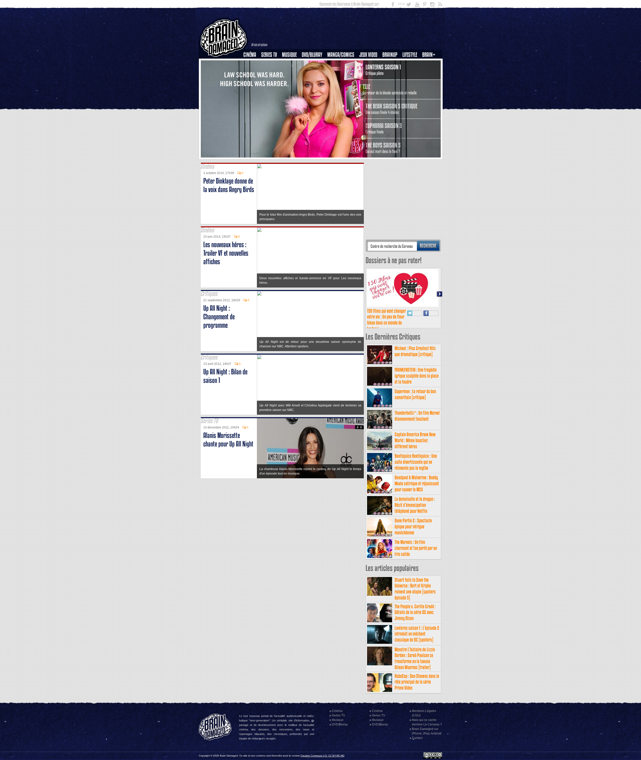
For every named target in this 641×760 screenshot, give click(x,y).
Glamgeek (411, 72)
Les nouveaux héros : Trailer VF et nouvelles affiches (225, 253)
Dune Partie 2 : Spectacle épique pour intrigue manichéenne (413, 526)
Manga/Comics (340, 54)
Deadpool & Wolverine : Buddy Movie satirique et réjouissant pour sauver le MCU (417, 483)
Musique (289, 54)
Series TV (269, 54)
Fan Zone (430, 63)
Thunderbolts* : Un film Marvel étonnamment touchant (417, 416)
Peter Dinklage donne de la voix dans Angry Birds (228, 185)
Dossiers (251, 72)
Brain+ (428, 54)
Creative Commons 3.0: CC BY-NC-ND (322, 755)
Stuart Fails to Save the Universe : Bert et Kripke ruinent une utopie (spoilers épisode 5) (415, 588)
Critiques (252, 63)
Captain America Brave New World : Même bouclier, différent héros (415, 440)
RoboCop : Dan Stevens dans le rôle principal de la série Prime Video (417, 682)
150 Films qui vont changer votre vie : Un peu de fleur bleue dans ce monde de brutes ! (386, 320)
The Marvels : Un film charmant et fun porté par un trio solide (416, 548)
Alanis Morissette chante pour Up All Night (228, 439)
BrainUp (389, 54)
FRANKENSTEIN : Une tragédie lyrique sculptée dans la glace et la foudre (417, 376)
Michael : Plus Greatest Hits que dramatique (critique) (415, 351)
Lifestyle (409, 54)
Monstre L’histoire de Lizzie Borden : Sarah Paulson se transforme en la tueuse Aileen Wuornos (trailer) (415, 658)
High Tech (411, 80)
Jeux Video (368, 54)
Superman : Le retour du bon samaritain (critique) (415, 394)
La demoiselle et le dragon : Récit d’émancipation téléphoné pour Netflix (415, 505)
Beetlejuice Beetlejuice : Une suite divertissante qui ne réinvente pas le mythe (416, 462)
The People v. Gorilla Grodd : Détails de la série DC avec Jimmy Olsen (415, 612)
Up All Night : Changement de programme (219, 316)
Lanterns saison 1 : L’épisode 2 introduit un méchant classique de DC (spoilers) (417, 634)
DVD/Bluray (312, 54)
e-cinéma (252, 80)
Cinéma (249, 54)
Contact (417, 738)
